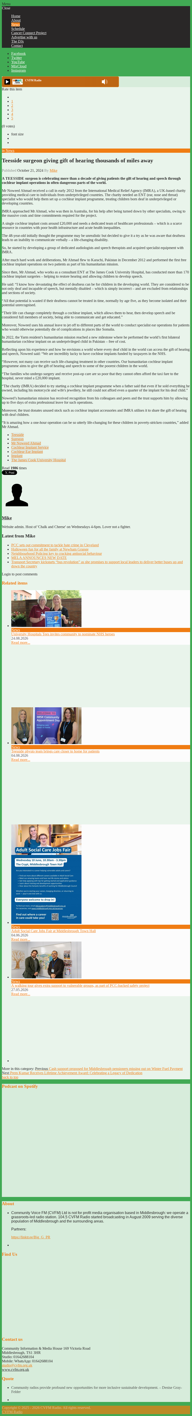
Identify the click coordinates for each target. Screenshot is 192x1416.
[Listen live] (7, 82)
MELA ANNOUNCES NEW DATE (39, 558)
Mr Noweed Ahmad (26, 443)
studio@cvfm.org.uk (17, 1365)
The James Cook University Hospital (38, 460)
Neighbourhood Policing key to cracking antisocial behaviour (56, 553)
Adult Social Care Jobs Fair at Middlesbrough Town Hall (53, 931)
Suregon (17, 439)
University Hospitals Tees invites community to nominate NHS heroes (63, 634)
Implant (16, 456)
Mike (53, 170)
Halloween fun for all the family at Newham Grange (50, 549)
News (10, 151)
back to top (10, 1077)
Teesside (17, 435)
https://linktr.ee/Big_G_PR (30, 1237)
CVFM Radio (12, 1412)
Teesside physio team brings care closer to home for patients (55, 751)
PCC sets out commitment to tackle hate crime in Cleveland (55, 545)
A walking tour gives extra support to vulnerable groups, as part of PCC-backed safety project (80, 985)
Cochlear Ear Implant (27, 452)
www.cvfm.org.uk (15, 1369)
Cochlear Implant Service (30, 447)
